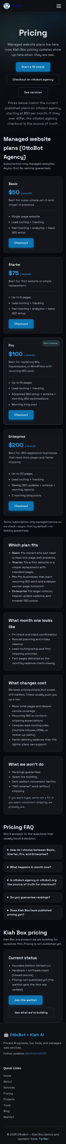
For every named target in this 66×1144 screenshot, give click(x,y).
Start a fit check (33, 67)
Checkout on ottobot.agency (33, 79)
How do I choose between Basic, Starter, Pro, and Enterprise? (31, 852)
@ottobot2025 (35, 1053)
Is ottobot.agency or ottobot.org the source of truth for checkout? (31, 882)
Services (9, 1087)
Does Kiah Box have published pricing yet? (29, 912)
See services (33, 92)
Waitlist (9, 1117)
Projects (9, 1099)
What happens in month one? (30, 867)
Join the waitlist (25, 1000)
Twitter (43, 1139)
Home (7, 1076)
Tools (7, 1105)
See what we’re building (31, 1012)
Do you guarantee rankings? (30, 897)
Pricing (8, 1093)
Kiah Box (17, 6)
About (8, 1081)
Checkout (21, 243)
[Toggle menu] (58, 6)
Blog (7, 1111)
